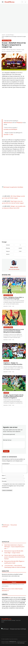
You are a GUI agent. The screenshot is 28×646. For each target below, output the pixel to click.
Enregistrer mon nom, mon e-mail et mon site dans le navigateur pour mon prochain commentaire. (13, 485)
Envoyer (6, 451)
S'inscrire (14, 582)
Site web (4, 481)
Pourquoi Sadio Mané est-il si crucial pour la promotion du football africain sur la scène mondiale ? (13, 331)
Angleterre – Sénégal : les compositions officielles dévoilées (12, 363)
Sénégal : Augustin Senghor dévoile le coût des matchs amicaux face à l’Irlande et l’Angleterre (13, 396)
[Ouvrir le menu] (2, 2)
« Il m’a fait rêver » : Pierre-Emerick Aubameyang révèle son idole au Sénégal (14, 566)
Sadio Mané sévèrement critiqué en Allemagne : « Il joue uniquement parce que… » (14, 546)
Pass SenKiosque (21, 642)
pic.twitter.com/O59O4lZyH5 (10, 129)
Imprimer (7, 254)
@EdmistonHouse (8, 122)
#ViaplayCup (19, 122)
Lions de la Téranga (6, 40)
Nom (3, 475)
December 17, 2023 (8, 134)
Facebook (8, 245)
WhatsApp (8, 248)
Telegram (8, 251)
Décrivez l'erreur (7, 440)
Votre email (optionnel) (9, 434)
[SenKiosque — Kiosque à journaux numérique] (14, 631)
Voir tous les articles (14, 269)
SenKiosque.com (12, 641)
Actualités (6, 360)
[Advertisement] (14, 18)
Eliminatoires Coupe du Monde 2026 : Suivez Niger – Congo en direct (14, 551)
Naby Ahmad (13, 49)
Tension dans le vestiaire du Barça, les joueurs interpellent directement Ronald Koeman (14, 557)
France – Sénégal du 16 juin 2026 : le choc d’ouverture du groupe (13, 298)
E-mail (4, 478)
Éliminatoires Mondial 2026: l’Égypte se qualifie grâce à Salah (14, 562)
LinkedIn (20, 248)
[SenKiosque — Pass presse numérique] (14, 532)
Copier (20, 251)
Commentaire (6, 463)
